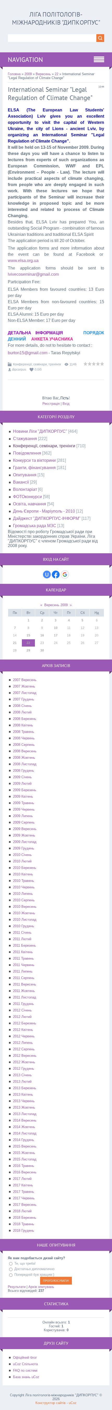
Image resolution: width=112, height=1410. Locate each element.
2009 (28, 74)
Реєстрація (51, 404)
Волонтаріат (25, 489)
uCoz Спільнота (25, 1364)
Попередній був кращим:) (34, 1275)
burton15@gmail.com (27, 353)
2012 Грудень (23, 1069)
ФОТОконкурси (27, 496)
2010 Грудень (23, 926)
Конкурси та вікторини (34, 460)
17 (56, 635)
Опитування (24, 475)
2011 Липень (23, 971)
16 (42, 635)
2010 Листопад (24, 920)
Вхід (66, 404)
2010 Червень (24, 887)
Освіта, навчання (29, 504)
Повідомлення (27, 453)
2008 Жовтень (24, 758)
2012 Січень (22, 1010)
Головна (14, 74)
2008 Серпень (24, 745)
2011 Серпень (23, 978)
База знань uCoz (26, 1377)
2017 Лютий (22, 1179)
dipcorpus (19, 369)
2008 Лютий (22, 712)
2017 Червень (24, 1198)
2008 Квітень (23, 725)
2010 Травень (23, 881)
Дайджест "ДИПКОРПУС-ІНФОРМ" (46, 518)
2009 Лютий (22, 783)
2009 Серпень (24, 822)
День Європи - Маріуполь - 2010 (44, 511)
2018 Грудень (23, 1230)
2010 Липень (23, 894)
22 (56, 74)
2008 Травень (23, 732)
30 (42, 650)
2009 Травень (23, 803)
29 (28, 650)
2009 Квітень (23, 796)
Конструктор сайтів (50, 1403)
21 (15, 643)
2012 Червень (24, 1036)
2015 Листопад (24, 1159)
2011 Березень (24, 945)
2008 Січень (22, 706)
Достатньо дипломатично (34, 1269)
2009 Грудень (23, 848)
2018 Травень (23, 1224)
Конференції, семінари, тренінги (37, 364)
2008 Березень (24, 719)
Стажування (25, 438)
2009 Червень (24, 809)
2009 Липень (23, 816)
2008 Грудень (23, 771)
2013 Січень (22, 1075)
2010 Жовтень (24, 913)
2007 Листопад (24, 693)
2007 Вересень (24, 680)
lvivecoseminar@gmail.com (33, 274)
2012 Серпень (24, 1049)
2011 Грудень (23, 1004)
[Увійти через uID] (47, 574)
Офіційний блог (25, 1357)
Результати (17, 1287)
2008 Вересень (24, 751)
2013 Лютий (22, 1081)
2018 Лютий (22, 1211)
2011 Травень (23, 958)
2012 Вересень (24, 1056)
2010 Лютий (22, 861)
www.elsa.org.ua (23, 260)
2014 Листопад (24, 1133)
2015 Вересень (24, 1146)
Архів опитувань (41, 1287)
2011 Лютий (22, 939)
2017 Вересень (24, 1205)
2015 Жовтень (24, 1153)
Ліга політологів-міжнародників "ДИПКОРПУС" (56, 18)
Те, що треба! (25, 1263)
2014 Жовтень (24, 1127)
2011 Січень (22, 932)
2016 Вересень (24, 1172)
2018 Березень (24, 1218)
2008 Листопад (24, 764)
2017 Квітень (23, 1185)
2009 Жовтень (24, 835)
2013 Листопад (24, 1114)
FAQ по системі (25, 1370)
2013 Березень (24, 1088)
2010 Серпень (24, 900)
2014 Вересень (24, 1120)
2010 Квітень (23, 874)
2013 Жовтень (24, 1107)
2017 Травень (23, 1192)
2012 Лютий (22, 1017)
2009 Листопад (24, 842)
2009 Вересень (24, 829)
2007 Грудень (23, 699)
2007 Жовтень (24, 686)
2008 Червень (24, 738)
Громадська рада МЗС (34, 525)
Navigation (25, 59)
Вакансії (21, 482)
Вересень (43, 74)
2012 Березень (24, 1023)
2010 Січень (22, 855)
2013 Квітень (23, 1094)
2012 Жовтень (24, 1062)
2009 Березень (24, 790)
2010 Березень (24, 868)
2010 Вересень (24, 907)
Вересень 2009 (56, 605)
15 (28, 635)
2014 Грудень (23, 1140)
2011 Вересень (24, 984)
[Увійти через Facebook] (56, 574)
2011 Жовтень (24, 991)
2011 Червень (23, 965)
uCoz (73, 1403)
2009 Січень (22, 777)
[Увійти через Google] (65, 574)
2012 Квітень (23, 1030)
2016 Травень (23, 1166)
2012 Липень (23, 1043)
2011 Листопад (24, 997)
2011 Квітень (23, 952)
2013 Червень (24, 1101)
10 (56, 628)
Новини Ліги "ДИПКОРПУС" (40, 431)
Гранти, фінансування (34, 467)
